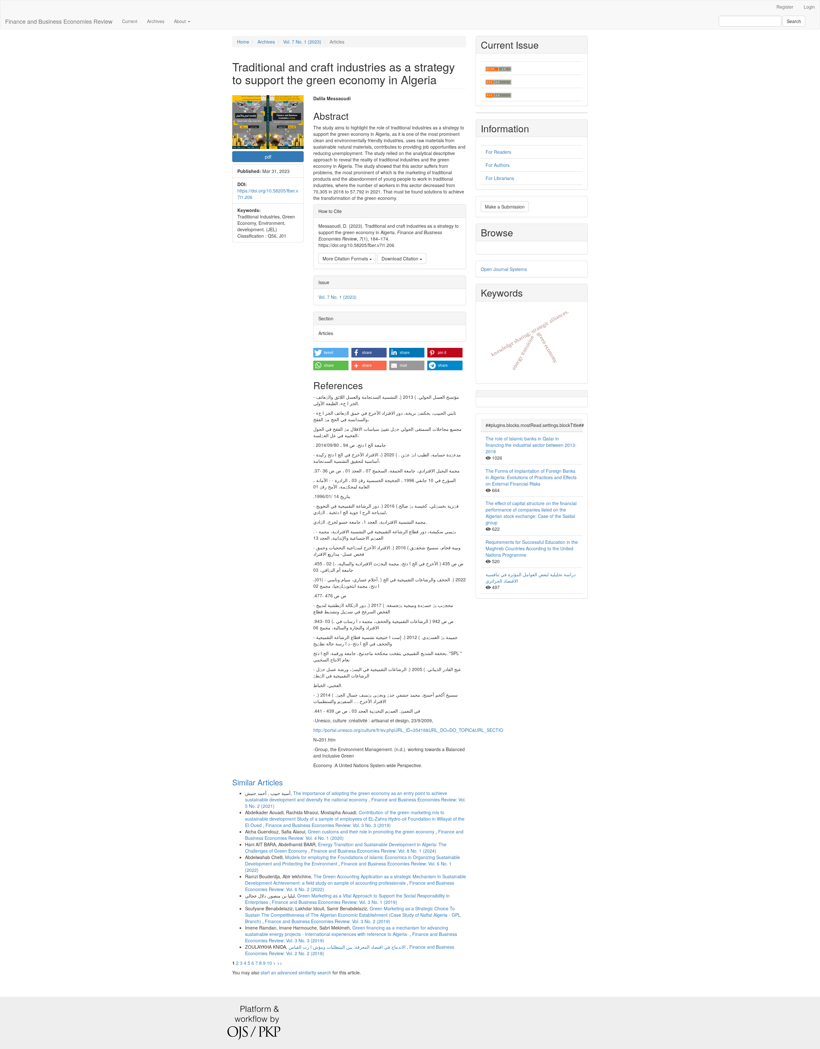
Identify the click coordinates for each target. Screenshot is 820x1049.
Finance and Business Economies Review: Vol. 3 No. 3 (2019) (328, 825)
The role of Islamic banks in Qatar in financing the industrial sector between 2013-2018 (531, 445)
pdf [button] (268, 156)
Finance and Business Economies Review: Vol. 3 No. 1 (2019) (334, 902)
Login (809, 7)
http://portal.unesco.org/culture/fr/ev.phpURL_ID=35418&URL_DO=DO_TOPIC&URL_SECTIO (408, 730)
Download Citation (400, 258)
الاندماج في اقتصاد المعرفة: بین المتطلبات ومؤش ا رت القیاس (348, 947)
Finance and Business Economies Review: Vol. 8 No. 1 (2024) (373, 851)
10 (269, 963)
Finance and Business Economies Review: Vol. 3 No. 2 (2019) (327, 921)
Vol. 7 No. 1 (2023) (302, 41)
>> (279, 963)
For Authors (498, 165)
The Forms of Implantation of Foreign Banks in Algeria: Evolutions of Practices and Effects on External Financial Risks (531, 477)
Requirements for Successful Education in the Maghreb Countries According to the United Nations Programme (532, 548)
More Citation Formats (346, 258)
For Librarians (500, 178)
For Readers (498, 152)
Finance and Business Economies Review (58, 21)
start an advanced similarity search (296, 972)
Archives (155, 21)
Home (243, 41)
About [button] (180, 21)
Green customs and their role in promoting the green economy (372, 831)
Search (794, 21)
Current (129, 21)
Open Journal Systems (504, 269)
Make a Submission (505, 206)
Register (784, 7)
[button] (330, 352)
